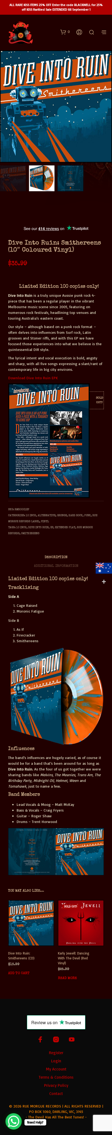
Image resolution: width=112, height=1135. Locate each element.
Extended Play (65, 527)
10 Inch (31, 515)
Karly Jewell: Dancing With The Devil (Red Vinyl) (73, 958)
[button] (65, 32)
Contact (56, 1093)
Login (56, 1060)
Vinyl (45, 521)
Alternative (46, 515)
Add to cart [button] (19, 973)
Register (56, 1052)
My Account (56, 1069)
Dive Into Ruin (38, 527)
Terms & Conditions (56, 1077)
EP (51, 527)
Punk (87, 515)
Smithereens (30, 533)
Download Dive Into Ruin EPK (33, 377)
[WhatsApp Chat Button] (13, 1121)
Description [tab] (56, 557)
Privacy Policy (56, 1085)
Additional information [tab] (56, 566)
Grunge (62, 515)
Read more (67, 978)
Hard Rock (76, 515)
